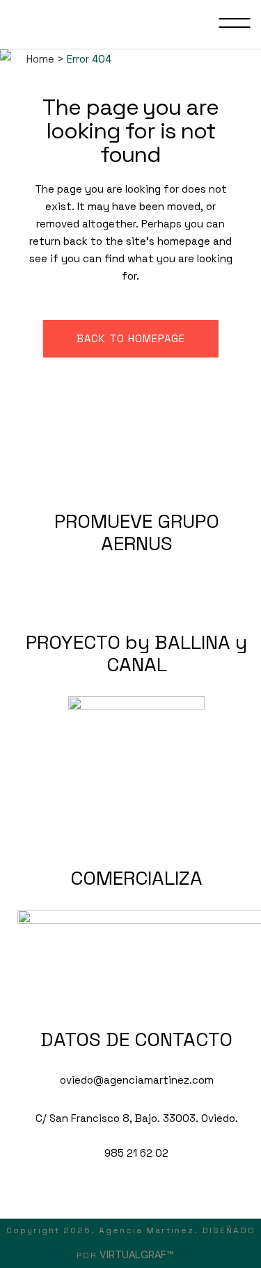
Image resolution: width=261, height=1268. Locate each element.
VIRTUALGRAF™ (138, 1254)
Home (40, 58)
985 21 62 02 (136, 1152)
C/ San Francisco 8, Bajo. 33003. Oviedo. (136, 1118)
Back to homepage (131, 338)
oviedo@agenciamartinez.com (137, 1079)
